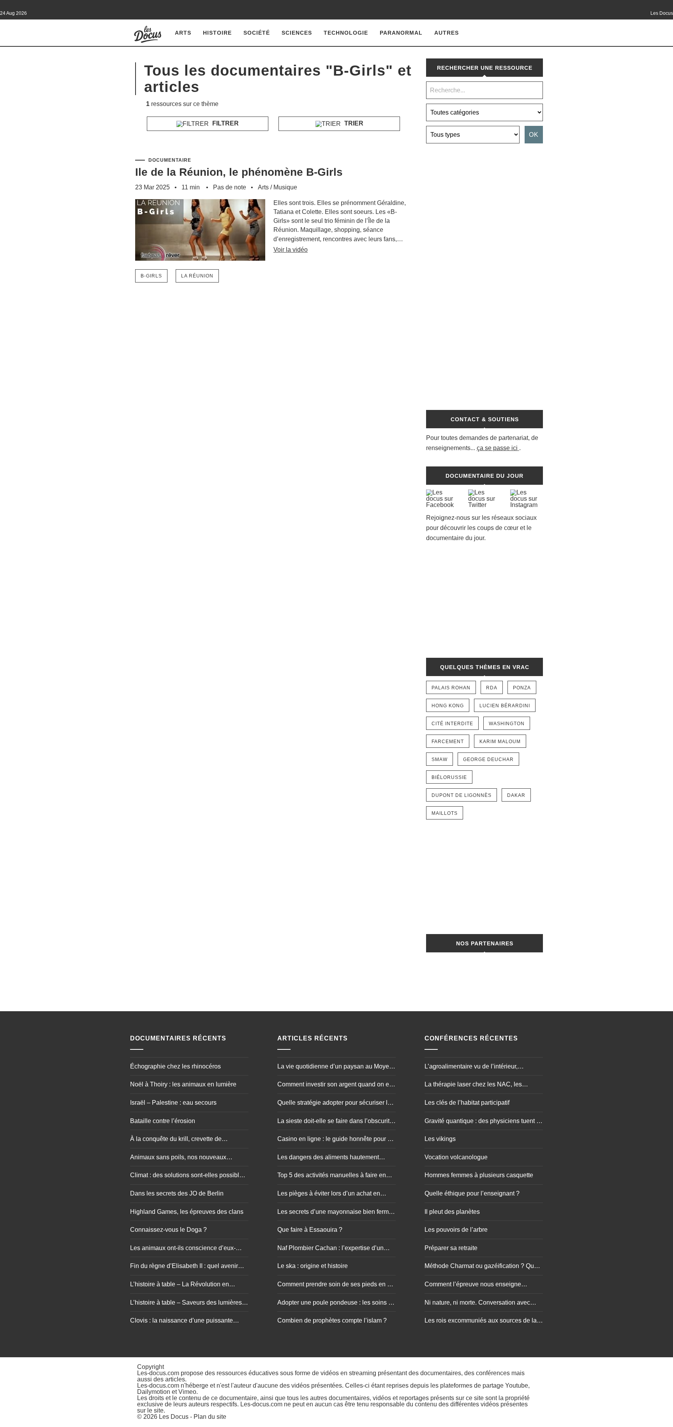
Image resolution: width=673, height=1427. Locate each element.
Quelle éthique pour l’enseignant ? (472, 1193)
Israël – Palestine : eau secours (173, 1102)
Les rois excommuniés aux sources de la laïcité (481, 1321)
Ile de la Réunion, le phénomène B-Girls (239, 172)
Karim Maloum (500, 741)
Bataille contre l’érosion (162, 1121)
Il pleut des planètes (452, 1211)
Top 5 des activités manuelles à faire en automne (331, 1176)
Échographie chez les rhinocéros (175, 1066)
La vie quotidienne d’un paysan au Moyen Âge (335, 1067)
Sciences (297, 33)
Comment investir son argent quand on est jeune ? (335, 1085)
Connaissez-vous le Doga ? (168, 1229)
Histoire (217, 33)
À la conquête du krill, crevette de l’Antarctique (176, 1140)
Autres (446, 33)
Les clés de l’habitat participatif (467, 1102)
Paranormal (401, 33)
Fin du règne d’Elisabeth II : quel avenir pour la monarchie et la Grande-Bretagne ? (189, 1267)
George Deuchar (488, 759)
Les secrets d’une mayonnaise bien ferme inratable (334, 1212)
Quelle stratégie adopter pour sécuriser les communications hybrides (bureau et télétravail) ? (335, 1103)
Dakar (516, 795)
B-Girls (151, 276)
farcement (448, 741)
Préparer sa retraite (451, 1248)
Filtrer (225, 123)
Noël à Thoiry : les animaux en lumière (183, 1084)
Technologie (346, 33)
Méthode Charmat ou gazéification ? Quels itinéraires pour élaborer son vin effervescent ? (483, 1267)
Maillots (445, 813)
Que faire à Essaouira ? (309, 1229)
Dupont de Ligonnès (462, 795)
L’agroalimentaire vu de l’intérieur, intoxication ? (471, 1067)
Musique (285, 187)
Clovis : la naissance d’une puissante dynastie (181, 1321)
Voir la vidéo (290, 249)
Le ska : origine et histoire (312, 1266)
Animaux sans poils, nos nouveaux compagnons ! (178, 1158)
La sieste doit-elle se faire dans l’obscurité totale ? (335, 1122)
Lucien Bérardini (504, 705)
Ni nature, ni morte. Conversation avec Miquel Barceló (477, 1303)
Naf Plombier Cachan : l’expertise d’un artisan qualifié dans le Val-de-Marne (330, 1249)
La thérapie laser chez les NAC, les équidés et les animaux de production (476, 1085)
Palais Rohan (451, 688)
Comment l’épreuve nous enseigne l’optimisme (473, 1285)
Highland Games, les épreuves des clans (186, 1211)
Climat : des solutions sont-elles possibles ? (188, 1176)
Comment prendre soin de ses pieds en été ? (336, 1285)
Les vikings (440, 1139)
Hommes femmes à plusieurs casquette (479, 1175)
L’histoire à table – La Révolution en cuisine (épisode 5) (179, 1285)
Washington (507, 723)
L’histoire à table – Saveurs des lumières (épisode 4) (186, 1303)
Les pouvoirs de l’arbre (456, 1229)
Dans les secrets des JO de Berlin (177, 1193)
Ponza (522, 688)
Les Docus (174, 1416)
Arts (183, 33)
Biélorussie (449, 777)
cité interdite (452, 723)
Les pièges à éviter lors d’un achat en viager (328, 1194)
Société (256, 33)
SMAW (439, 759)
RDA (491, 688)
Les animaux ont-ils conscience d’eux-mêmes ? (183, 1249)
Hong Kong (448, 705)
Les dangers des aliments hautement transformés (328, 1158)
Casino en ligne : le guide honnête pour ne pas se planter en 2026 (336, 1140)
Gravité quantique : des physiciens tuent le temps (483, 1122)
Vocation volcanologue (456, 1157)
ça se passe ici (497, 448)
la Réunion (197, 276)
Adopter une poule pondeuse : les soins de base (336, 1303)
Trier (353, 123)
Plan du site (210, 1416)
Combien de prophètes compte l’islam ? (332, 1320)
